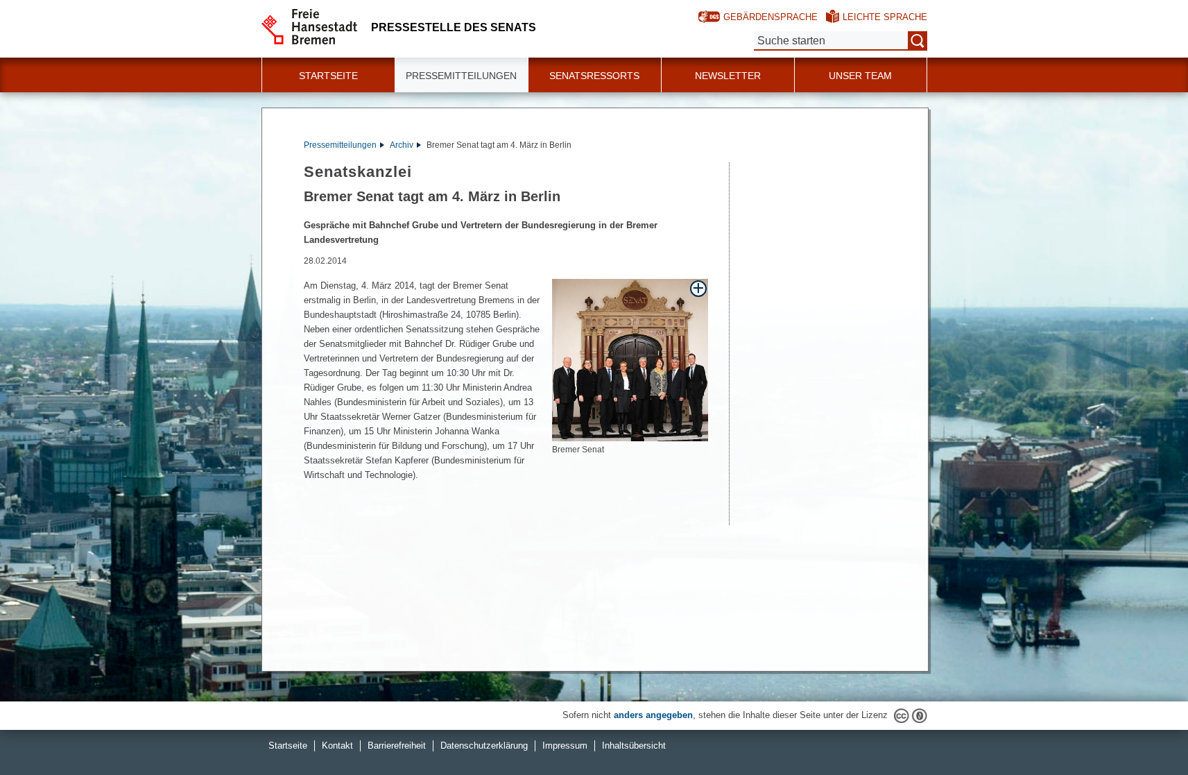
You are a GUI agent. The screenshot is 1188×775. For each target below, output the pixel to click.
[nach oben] (1145, 732)
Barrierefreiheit (397, 745)
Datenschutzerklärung (484, 745)
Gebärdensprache (770, 17)
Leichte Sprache (885, 17)
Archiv (401, 145)
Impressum (564, 745)
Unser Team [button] (860, 75)
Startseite (287, 745)
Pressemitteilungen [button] (461, 75)
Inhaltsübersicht (634, 745)
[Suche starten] (917, 41)
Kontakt (337, 745)
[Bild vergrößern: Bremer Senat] (630, 360)
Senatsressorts (594, 75)
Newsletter (728, 75)
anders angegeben (653, 715)
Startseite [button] (328, 75)
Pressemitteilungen (340, 145)
